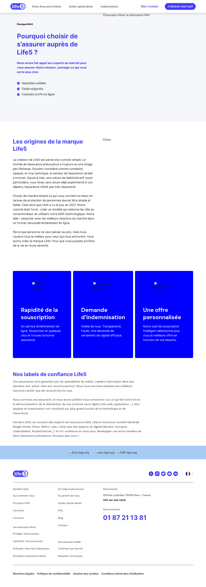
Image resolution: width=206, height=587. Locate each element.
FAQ (60, 510)
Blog (60, 518)
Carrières (18, 510)
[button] (46, 6)
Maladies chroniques (70, 556)
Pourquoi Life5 (21, 503)
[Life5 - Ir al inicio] (18, 6)
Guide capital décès (81, 6)
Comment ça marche (70, 548)
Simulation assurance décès (29, 556)
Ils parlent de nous (69, 495)
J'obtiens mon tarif (180, 6)
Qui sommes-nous (24, 495)
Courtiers (18, 518)
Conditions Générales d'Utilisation (122, 573)
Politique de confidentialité (53, 573)
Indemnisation (109, 6)
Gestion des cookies (86, 573)
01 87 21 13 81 (125, 518)
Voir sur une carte (114, 500)
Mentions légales (23, 573)
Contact (63, 525)
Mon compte (149, 6)
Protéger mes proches (26, 533)
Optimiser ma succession (28, 541)
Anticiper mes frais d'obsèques (31, 548)
